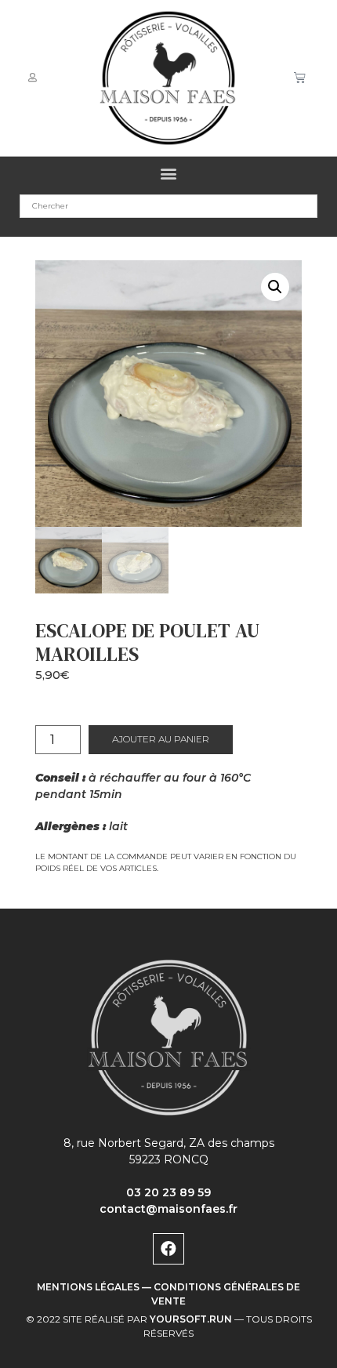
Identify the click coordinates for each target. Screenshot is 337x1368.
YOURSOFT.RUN (191, 1319)
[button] (169, 174)
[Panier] (299, 77)
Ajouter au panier (160, 739)
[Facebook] (168, 1249)
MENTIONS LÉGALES (88, 1287)
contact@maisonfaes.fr (168, 1209)
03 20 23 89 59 (168, 1192)
